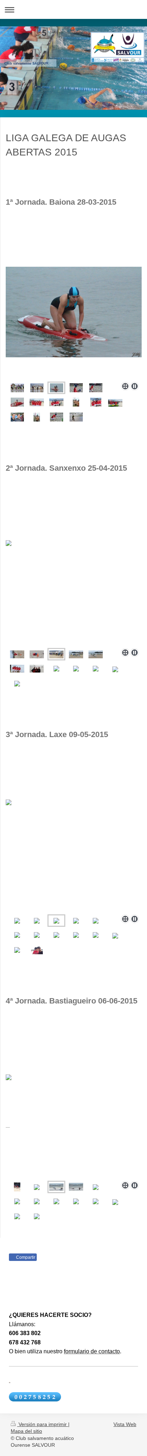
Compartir (25, 1257)
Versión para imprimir (42, 1424)
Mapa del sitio (26, 1431)
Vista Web (124, 1424)
